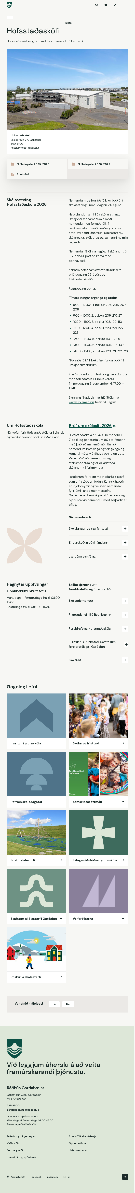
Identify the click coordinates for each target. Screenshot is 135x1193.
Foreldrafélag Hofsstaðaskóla (90, 629)
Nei (68, 1004)
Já (54, 1004)
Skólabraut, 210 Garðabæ (26, 140)
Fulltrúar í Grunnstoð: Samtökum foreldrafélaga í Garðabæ (92, 644)
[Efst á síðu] (125, 1177)
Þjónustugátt (18, 1176)
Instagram (52, 1176)
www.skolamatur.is (81, 402)
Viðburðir (13, 1143)
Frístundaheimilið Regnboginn (90, 615)
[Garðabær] (67, 5)
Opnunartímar (78, 1143)
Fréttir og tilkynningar (21, 1136)
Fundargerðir (15, 1150)
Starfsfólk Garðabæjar (83, 1136)
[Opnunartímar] (106, 5)
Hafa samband (78, 1150)
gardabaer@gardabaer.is (23, 1109)
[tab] (98, 529)
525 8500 (13, 1105)
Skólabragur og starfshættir (89, 528)
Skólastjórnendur (81, 601)
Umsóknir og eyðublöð (21, 1157)
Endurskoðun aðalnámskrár (88, 542)
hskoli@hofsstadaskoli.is (25, 147)
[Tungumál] (115, 5)
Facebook (36, 1176)
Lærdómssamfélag (82, 556)
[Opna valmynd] (124, 5)
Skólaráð (75, 660)
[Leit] (97, 5)
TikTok (66, 1176)
